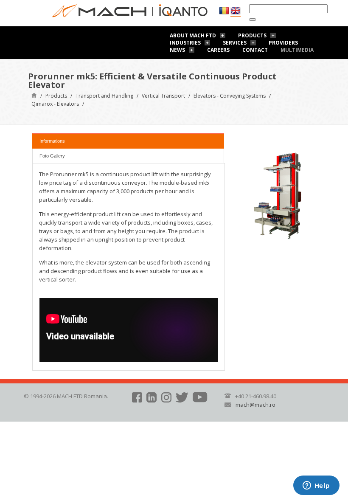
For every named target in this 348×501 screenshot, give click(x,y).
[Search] (252, 19)
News (177, 49)
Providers (283, 42)
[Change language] (235, 11)
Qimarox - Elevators (55, 103)
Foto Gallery (52, 155)
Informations (52, 141)
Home (34, 95)
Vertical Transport (163, 95)
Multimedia (297, 49)
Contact (255, 49)
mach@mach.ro (255, 404)
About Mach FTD (193, 35)
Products (252, 35)
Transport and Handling (104, 95)
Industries (185, 42)
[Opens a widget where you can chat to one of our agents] (316, 486)
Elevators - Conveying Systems (230, 95)
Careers (218, 49)
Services (235, 42)
